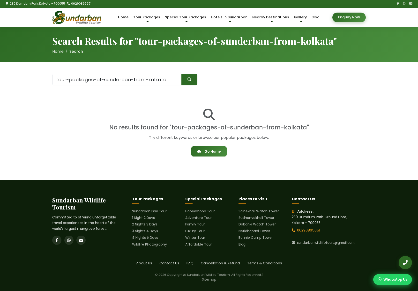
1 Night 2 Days (143, 217)
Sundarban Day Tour (149, 211)
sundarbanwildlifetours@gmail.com (326, 242)
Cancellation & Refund (220, 263)
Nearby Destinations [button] (270, 17)
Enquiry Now (349, 17)
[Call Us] (405, 262)
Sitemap (209, 279)
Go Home (212, 151)
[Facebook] (398, 3)
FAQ (190, 263)
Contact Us (169, 263)
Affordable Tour (198, 244)
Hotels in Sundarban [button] (229, 17)
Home (123, 17)
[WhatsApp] (404, 3)
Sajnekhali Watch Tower (259, 211)
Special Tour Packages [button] (185, 17)
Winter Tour (195, 237)
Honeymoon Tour (200, 211)
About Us (144, 263)
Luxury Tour (195, 231)
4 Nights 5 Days (145, 237)
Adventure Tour (198, 217)
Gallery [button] (300, 17)
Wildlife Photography (149, 244)
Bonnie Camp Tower (256, 237)
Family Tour (195, 224)
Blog (316, 17)
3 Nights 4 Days (145, 231)
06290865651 (81, 3)
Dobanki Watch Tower (257, 224)
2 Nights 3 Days (144, 224)
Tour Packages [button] (146, 17)
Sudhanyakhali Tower (256, 217)
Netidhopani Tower (254, 231)
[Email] (410, 3)
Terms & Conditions (264, 263)
